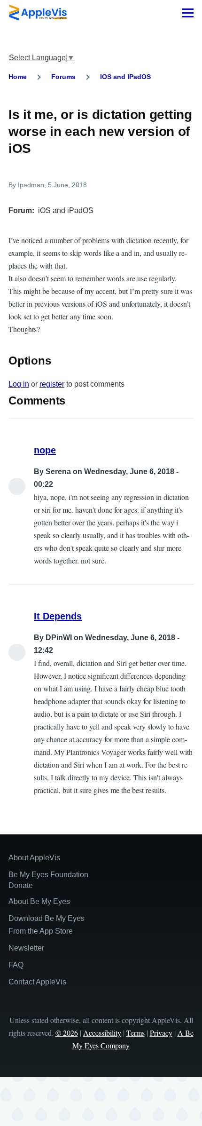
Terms (135, 1033)
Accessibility (102, 1033)
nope (45, 450)
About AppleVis (34, 858)
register (51, 384)
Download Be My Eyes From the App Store (46, 924)
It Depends (58, 616)
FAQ (15, 965)
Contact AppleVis (37, 982)
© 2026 (66, 1033)
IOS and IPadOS (125, 76)
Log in (18, 384)
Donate (20, 885)
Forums (63, 76)
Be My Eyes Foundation (48, 875)
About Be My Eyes (39, 901)
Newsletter (26, 948)
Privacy (161, 1033)
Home (17, 76)
